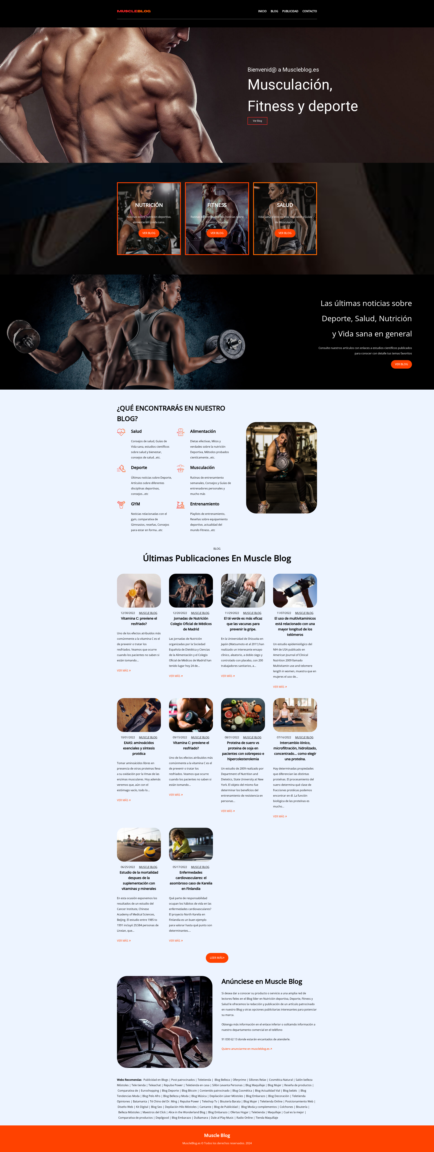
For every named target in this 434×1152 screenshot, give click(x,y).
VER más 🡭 (124, 671)
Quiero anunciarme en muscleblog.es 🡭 (247, 1049)
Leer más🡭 (217, 958)
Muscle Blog (217, 1135)
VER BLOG (148, 233)
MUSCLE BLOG (148, 613)
